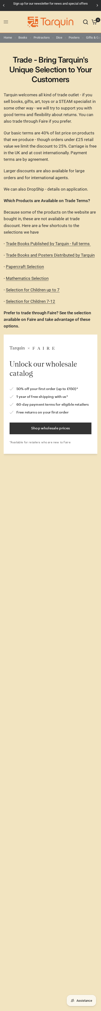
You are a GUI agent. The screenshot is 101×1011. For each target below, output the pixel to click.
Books (22, 37)
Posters (74, 37)
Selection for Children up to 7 (33, 289)
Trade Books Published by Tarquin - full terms (48, 243)
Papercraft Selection (25, 266)
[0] (93, 22)
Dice (59, 37)
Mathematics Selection (27, 278)
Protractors (42, 37)
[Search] (85, 22)
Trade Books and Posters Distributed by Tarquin (50, 255)
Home (8, 37)
